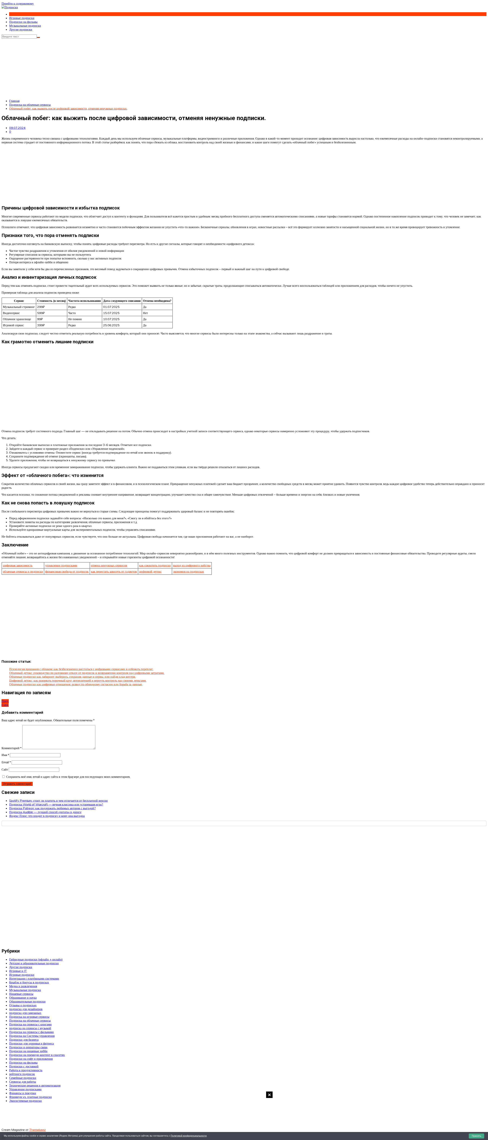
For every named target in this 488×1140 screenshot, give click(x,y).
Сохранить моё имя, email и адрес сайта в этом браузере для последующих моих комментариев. (68, 777)
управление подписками (61, 565)
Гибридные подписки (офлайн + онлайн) (36, 959)
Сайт (5, 769)
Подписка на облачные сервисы (30, 1020)
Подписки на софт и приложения (31, 1059)
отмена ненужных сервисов (109, 565)
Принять (476, 1136)
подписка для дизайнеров (26, 1009)
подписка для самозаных (25, 1013)
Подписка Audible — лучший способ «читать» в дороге (45, 812)
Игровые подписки (21, 18)
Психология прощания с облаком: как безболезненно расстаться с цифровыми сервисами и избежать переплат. (81, 669)
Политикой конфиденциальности (189, 1135)
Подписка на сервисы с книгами (30, 1024)
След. (5, 705)
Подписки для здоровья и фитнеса (31, 1043)
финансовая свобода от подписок (67, 571)
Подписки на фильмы (23, 22)
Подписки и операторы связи (28, 1047)
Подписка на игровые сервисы (29, 1017)
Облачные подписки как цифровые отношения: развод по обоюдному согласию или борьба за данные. (75, 684)
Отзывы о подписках (23, 1005)
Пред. (5, 701)
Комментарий (12, 748)
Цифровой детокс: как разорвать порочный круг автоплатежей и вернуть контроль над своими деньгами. (77, 680)
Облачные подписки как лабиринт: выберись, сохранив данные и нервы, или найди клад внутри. (72, 677)
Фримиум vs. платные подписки (30, 1097)
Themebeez (37, 1130)
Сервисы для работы (22, 1081)
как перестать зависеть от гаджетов (114, 571)
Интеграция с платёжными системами (34, 978)
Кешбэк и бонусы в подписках (29, 982)
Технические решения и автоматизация (34, 1085)
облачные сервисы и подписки (23, 571)
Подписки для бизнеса (24, 1039)
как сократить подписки (155, 565)
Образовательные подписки (27, 1001)
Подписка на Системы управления (32, 1036)
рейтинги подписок (22, 1074)
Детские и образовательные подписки (34, 963)
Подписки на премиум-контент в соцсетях (37, 1055)
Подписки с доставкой (24, 1066)
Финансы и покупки (22, 1093)
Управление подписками (25, 1089)
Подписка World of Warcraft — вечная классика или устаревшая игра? (56, 804)
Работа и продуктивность (25, 1070)
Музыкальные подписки (25, 25)
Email (6, 762)
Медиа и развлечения (23, 986)
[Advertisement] (244, 1115)
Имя (5, 755)
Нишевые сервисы (21, 994)
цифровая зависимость (17, 565)
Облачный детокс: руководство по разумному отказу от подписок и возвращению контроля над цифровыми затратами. (86, 673)
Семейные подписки (22, 1078)
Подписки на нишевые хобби (28, 1051)
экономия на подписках (188, 571)
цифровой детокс (150, 571)
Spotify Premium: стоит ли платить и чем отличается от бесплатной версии (58, 800)
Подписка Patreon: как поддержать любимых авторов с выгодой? (52, 808)
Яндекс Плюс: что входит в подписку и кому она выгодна (47, 816)
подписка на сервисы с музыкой (30, 1028)
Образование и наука (23, 997)
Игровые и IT (18, 971)
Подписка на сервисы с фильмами (31, 1032)
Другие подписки (20, 29)
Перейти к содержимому (18, 3)
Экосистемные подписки (25, 1101)
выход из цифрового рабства (191, 565)
